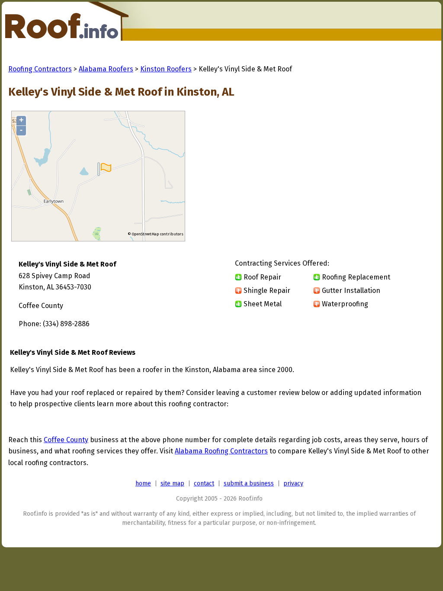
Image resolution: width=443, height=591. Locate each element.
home (143, 483)
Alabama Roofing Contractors (221, 451)
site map (172, 483)
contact (204, 483)
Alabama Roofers (106, 69)
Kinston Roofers (166, 69)
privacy (293, 483)
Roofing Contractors (40, 69)
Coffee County (66, 440)
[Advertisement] (357, 176)
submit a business (249, 483)
